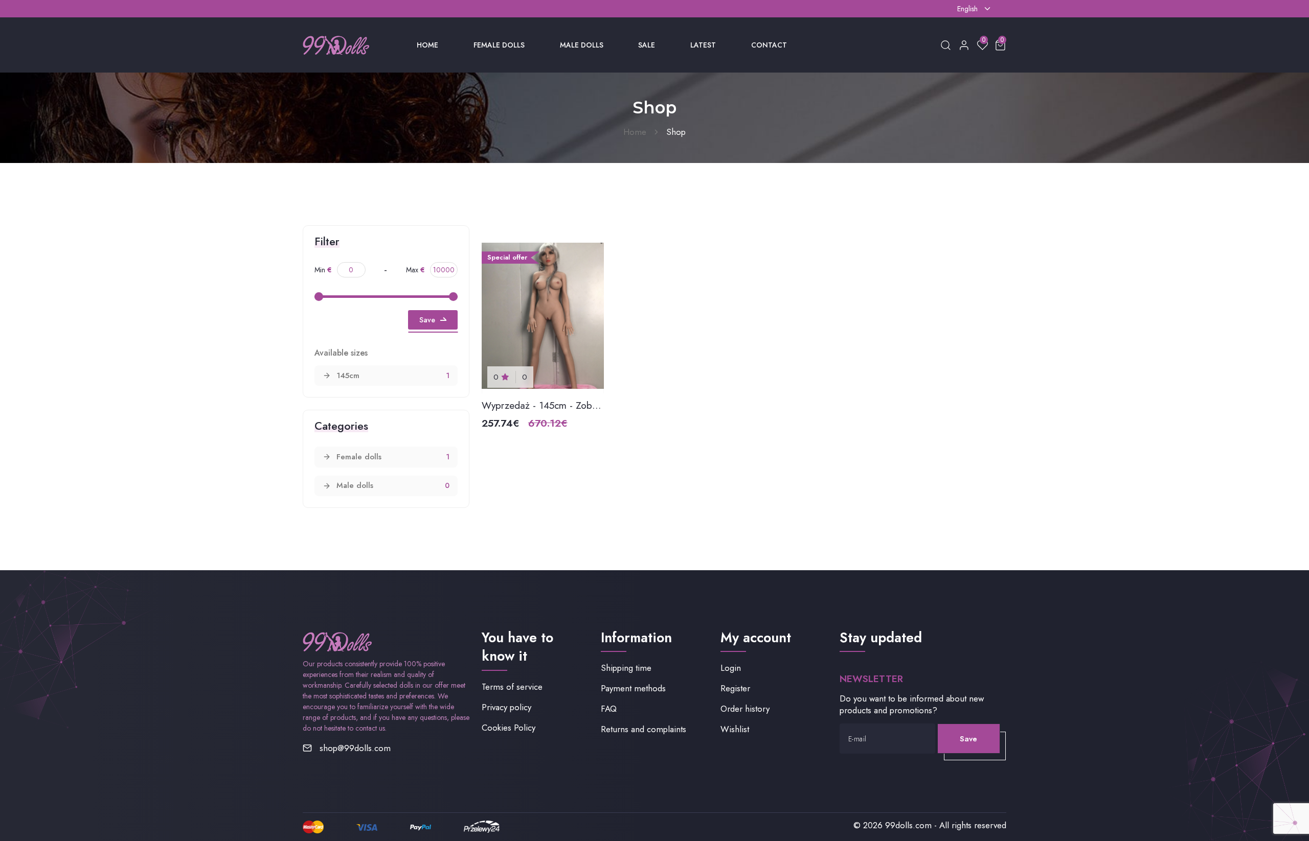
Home (427, 45)
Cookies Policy (508, 728)
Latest (703, 45)
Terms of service (512, 687)
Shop (676, 132)
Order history (745, 709)
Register (735, 688)
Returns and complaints (643, 729)
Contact (769, 45)
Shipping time (626, 668)
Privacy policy (506, 707)
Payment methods (633, 688)
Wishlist (734, 729)
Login (730, 668)
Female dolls (499, 45)
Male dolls (581, 45)
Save (427, 320)
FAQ (609, 709)
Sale (646, 45)
